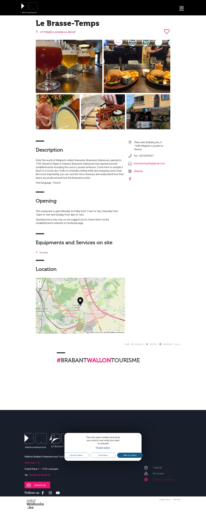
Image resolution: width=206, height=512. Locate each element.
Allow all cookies (129, 455)
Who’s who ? (31, 462)
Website (138, 171)
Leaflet (92, 332)
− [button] (39, 285)
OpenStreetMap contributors (114, 332)
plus (177, 344)
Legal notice (164, 499)
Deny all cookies (76, 455)
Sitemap (177, 499)
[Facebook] (130, 179)
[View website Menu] (181, 7)
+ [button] (39, 281)
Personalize (103, 455)
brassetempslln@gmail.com (149, 163)
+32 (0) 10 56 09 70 (39, 475)
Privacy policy (103, 447)
